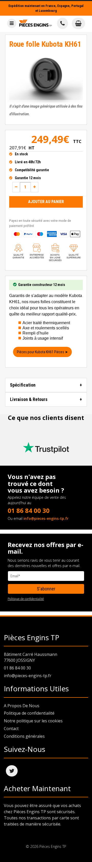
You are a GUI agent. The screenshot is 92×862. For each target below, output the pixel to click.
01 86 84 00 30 (29, 510)
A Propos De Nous (21, 705)
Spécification (23, 385)
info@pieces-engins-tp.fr (46, 518)
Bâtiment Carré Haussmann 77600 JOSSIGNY (30, 657)
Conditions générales (24, 736)
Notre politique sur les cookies (33, 721)
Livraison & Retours (29, 399)
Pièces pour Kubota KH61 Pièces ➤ (42, 352)
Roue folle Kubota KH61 (45, 44)
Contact (11, 728)
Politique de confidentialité (26, 599)
